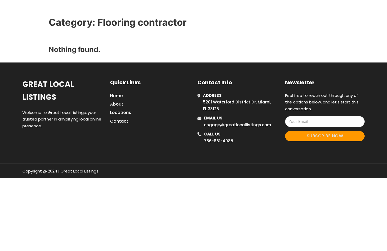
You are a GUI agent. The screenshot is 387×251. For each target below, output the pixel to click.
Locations (286, 10)
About (116, 104)
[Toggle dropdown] (322, 10)
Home (262, 10)
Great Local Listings (48, 90)
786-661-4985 (218, 141)
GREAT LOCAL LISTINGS (96, 10)
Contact (119, 121)
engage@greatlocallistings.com (237, 125)
